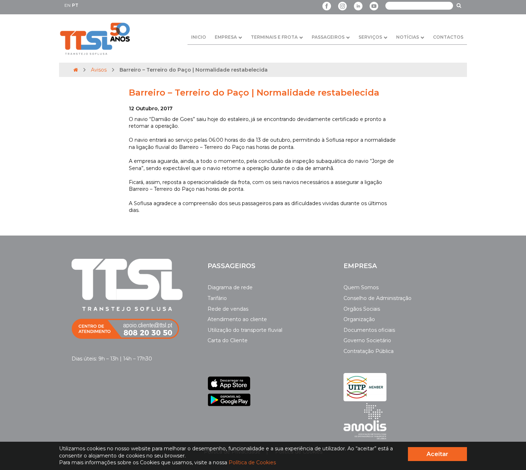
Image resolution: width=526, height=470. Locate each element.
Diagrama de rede (230, 287)
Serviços (370, 37)
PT (75, 5)
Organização (359, 319)
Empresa (226, 37)
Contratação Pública (369, 351)
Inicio (198, 37)
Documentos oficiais (369, 330)
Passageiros (328, 37)
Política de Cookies (252, 462)
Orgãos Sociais (362, 309)
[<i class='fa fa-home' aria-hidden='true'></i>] (75, 70)
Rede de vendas (228, 309)
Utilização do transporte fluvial (245, 330)
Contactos (448, 37)
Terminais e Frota (274, 37)
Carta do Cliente (228, 340)
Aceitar (437, 454)
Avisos (99, 70)
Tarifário (217, 298)
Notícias (407, 37)
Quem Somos (361, 287)
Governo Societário (367, 340)
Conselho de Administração (377, 298)
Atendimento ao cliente (237, 319)
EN (67, 5)
